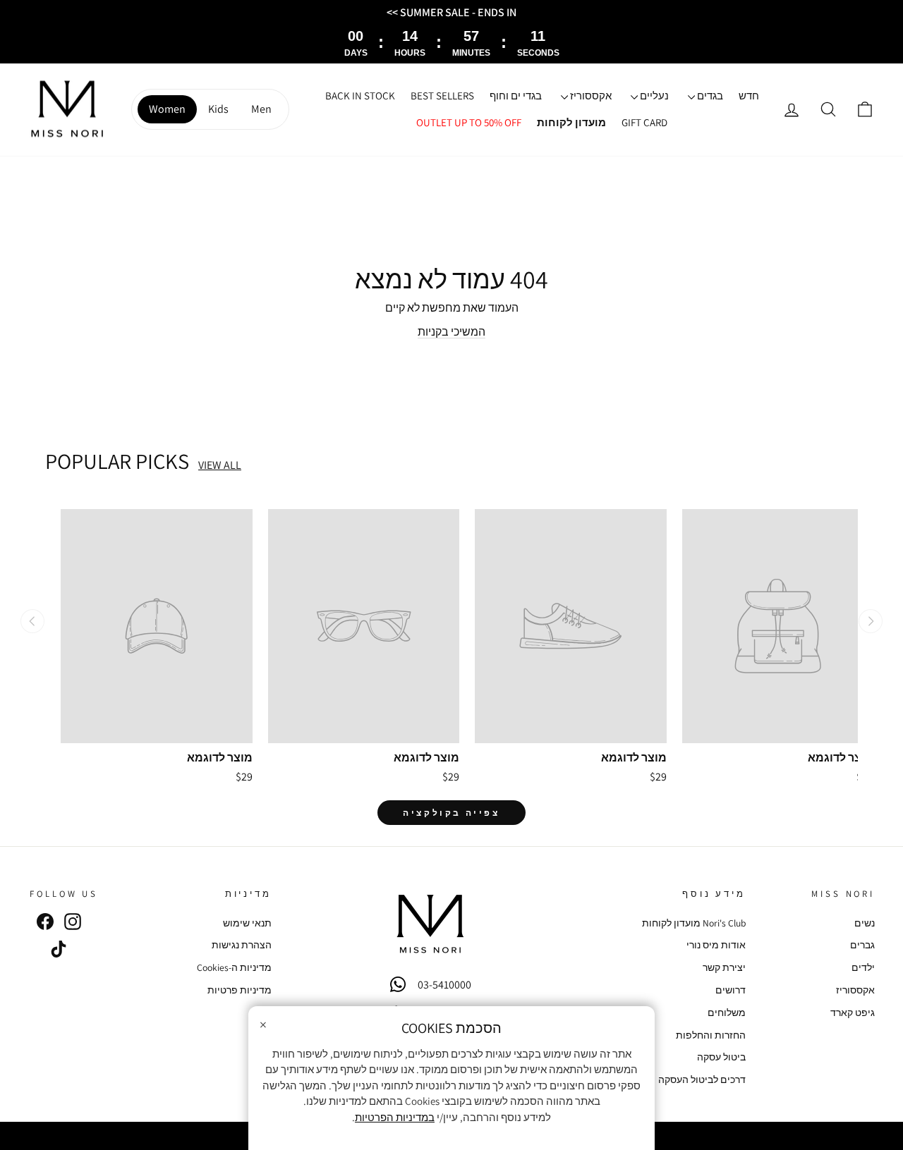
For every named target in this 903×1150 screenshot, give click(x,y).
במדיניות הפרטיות (395, 1117)
